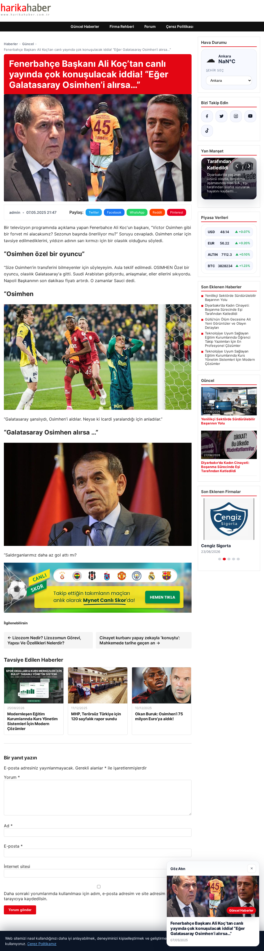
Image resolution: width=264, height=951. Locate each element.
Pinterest (176, 212)
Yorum (12, 777)
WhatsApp (137, 212)
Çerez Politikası (179, 26)
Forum (150, 26)
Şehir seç (215, 70)
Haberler (11, 44)
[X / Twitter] (221, 116)
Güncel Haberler (85, 26)
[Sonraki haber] (248, 166)
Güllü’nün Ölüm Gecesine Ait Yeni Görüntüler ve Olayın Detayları (228, 323)
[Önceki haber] (237, 166)
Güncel (28, 44)
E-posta (13, 846)
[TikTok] (207, 131)
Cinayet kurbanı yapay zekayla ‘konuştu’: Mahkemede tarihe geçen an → (140, 640)
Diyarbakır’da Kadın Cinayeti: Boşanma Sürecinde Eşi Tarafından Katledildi (227, 309)
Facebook (114, 212)
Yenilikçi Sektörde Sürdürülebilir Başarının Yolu (230, 297)
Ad (8, 825)
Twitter (94, 212)
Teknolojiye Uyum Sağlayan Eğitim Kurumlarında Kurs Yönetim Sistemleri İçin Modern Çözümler (230, 357)
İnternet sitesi (17, 866)
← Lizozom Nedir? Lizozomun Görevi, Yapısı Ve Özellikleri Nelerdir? (44, 640)
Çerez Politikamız (41, 943)
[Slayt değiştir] (219, 559)
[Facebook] (207, 116)
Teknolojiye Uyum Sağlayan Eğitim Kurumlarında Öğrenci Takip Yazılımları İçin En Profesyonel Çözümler (227, 339)
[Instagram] (236, 116)
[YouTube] (250, 116)
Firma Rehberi (122, 26)
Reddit (157, 212)
